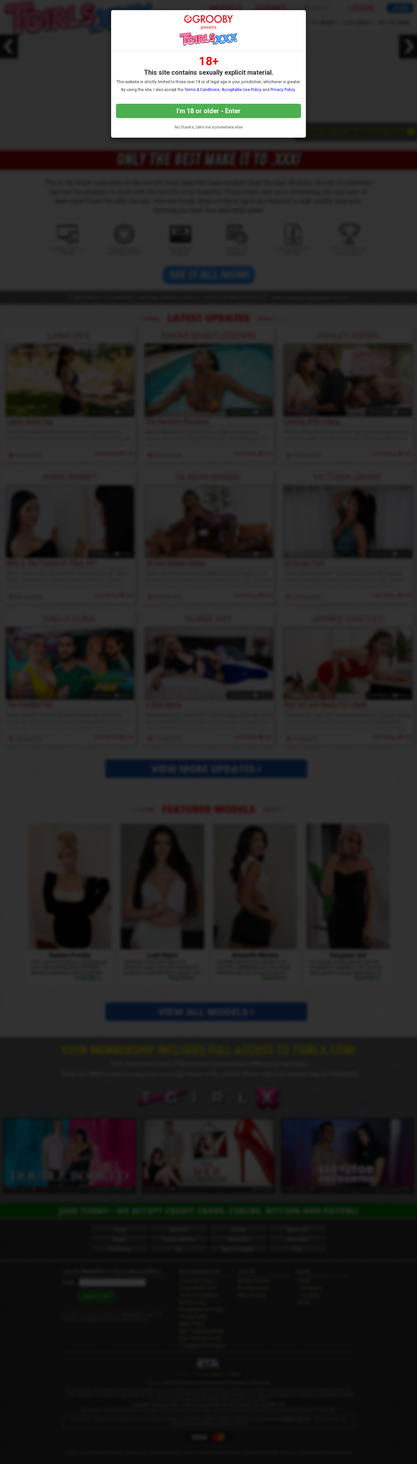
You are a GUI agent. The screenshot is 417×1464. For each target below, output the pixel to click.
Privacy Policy (282, 89)
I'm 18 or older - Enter (209, 111)
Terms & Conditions (202, 89)
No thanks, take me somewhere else (209, 127)
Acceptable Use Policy (242, 89)
